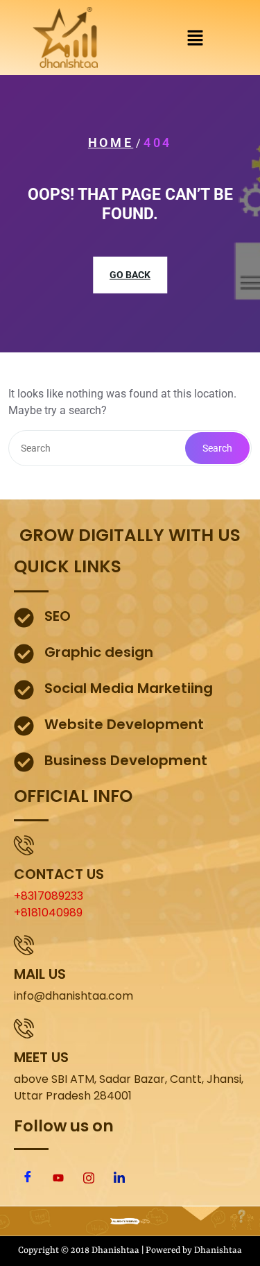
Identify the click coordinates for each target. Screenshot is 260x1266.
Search (217, 448)
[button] (195, 37)
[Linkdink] (119, 1177)
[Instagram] (88, 1177)
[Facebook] (27, 1177)
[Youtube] (58, 1177)
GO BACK (130, 274)
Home (110, 142)
